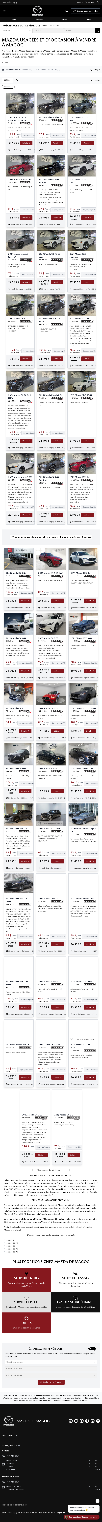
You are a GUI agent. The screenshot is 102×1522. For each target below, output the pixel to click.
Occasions (39, 20)
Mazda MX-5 (9, 1214)
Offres (88, 20)
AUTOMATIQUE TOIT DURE (79, 403)
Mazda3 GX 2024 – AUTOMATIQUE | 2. (51, 404)
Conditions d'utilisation (80, 1400)
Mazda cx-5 (11, 1246)
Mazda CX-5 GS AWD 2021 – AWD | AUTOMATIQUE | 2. (81, 129)
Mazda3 (62, 1208)
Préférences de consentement (14, 1505)
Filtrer (8, 80)
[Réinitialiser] (16, 80)
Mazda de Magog (9, 2)
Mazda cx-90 (12, 1252)
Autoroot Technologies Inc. (54, 1512)
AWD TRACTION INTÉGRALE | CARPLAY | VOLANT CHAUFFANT (82, 582)
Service (64, 20)
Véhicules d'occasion (14, 70)
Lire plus (5, 62)
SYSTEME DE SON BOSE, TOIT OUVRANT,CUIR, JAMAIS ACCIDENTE (18, 328)
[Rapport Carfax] (26, 123)
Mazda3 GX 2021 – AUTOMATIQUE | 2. (51, 126)
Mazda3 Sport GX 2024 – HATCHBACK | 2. (16, 266)
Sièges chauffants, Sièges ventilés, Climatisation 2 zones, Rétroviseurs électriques (50, 908)
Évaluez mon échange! (53, 1382)
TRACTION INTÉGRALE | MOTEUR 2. (50, 580)
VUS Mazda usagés (57, 54)
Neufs (13, 20)
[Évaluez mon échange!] (97, 30)
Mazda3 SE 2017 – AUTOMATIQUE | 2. (20, 188)
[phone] (66, 11)
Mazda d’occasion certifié (75, 1180)
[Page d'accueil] (3, 70)
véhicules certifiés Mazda (23, 57)
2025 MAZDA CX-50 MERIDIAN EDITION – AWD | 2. (19, 129)
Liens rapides (7, 1435)
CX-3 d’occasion (11, 1222)
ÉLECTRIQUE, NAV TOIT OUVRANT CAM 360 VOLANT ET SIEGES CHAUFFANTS (50, 838)
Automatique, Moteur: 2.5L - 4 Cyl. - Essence (83, 647)
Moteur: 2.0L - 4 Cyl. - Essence (16, 1052)
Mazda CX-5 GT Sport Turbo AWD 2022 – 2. (81, 191)
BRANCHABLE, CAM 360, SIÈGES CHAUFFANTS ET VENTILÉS (81, 1056)
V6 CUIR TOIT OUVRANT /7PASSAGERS (47, 330)
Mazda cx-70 (12, 1249)
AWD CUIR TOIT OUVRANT (48, 264)
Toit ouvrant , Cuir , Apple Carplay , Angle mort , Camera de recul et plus (83, 840)
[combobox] (3, 30)
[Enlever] (12, 86)
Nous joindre (9, 1445)
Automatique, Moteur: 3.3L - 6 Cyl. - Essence (18, 993)
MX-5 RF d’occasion (27, 1214)
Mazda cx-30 (12, 1243)
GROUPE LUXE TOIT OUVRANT (49, 487)
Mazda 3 (10, 1240)
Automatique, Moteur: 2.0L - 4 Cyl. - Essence (50, 717)
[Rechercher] (98, 2)
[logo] (37, 11)
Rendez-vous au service (87, 11)
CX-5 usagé (24, 1222)
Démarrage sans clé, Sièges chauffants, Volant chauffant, (64, 1123)
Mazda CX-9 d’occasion (51, 1222)
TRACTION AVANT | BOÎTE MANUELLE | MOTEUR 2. (50, 777)
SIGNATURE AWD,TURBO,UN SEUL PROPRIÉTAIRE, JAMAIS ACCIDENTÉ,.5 (81, 267)
